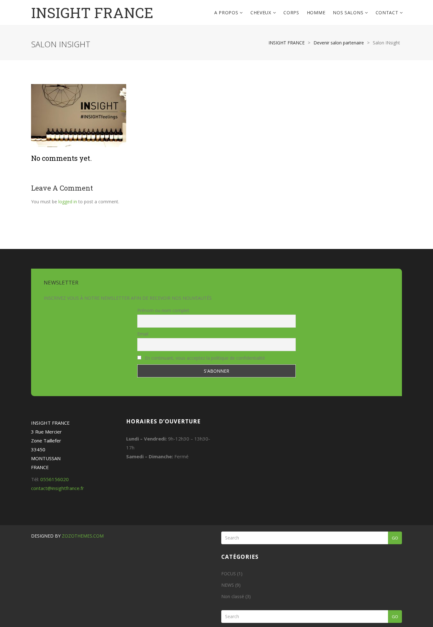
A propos (227, 13)
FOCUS (228, 574)
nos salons (349, 13)
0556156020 (54, 479)
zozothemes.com (83, 536)
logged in (67, 202)
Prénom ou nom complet (163, 310)
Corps (291, 13)
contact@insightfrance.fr (57, 488)
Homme (316, 13)
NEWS (227, 585)
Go (395, 538)
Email (142, 334)
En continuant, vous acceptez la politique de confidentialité (204, 358)
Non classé (232, 596)
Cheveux (261, 13)
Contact (388, 13)
